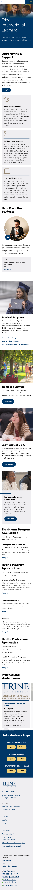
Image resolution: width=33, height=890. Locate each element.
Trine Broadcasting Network (11, 846)
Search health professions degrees (14, 344)
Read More (7, 269)
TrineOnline (6, 831)
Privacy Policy (6, 860)
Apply (6, 90)
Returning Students (8, 809)
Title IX (4, 863)
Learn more (8, 401)
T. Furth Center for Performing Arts (13, 843)
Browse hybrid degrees (10, 341)
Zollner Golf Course (8, 839)
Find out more (8, 464)
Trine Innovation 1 (8, 834)
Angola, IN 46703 (10, 798)
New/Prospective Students (11, 806)
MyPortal (5, 817)
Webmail (5, 823)
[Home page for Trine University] (3, 2)
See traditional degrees (10, 338)
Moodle (4, 820)
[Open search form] (27, 2)
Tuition (21, 747)
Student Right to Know (9, 866)
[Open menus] (31, 2)
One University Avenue (12, 795)
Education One (7, 837)
